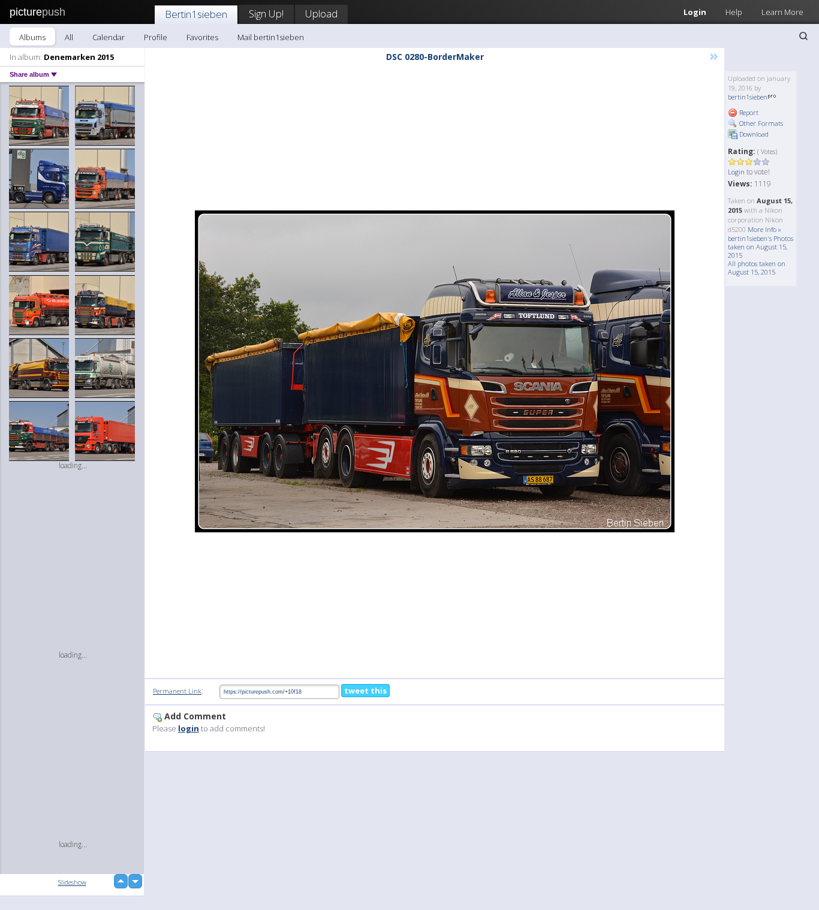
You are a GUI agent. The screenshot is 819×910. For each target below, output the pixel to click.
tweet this (365, 690)
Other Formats (760, 123)
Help (733, 12)
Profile (155, 37)
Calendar (108, 37)
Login (694, 12)
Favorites (202, 37)
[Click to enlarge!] (435, 371)
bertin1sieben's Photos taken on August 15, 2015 (760, 247)
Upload (321, 13)
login (188, 728)
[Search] (803, 36)
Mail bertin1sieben (270, 37)
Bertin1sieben (196, 14)
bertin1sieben (747, 96)
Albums (32, 37)
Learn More (782, 12)
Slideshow (72, 882)
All (69, 37)
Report (747, 112)
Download (753, 133)
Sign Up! (266, 13)
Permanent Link (177, 690)
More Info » (764, 229)
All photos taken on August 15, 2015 (756, 267)
